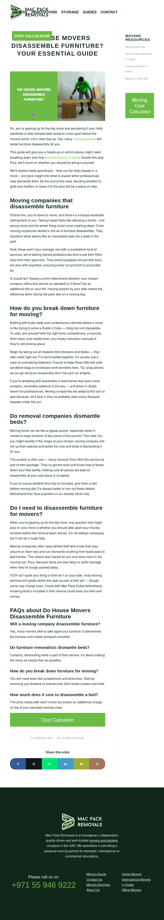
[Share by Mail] (81, 763)
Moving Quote (96, 874)
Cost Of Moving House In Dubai (138, 56)
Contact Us (94, 879)
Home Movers (132, 874)
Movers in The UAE (136, 78)
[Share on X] (34, 763)
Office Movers (131, 890)
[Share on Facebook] (18, 763)
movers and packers (103, 840)
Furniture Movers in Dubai (136, 68)
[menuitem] (19, 12)
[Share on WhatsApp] (50, 763)
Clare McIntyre (72, 738)
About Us (93, 890)
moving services (84, 139)
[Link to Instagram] (97, 763)
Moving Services (98, 884)
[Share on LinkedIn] (65, 763)
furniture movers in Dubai (62, 157)
